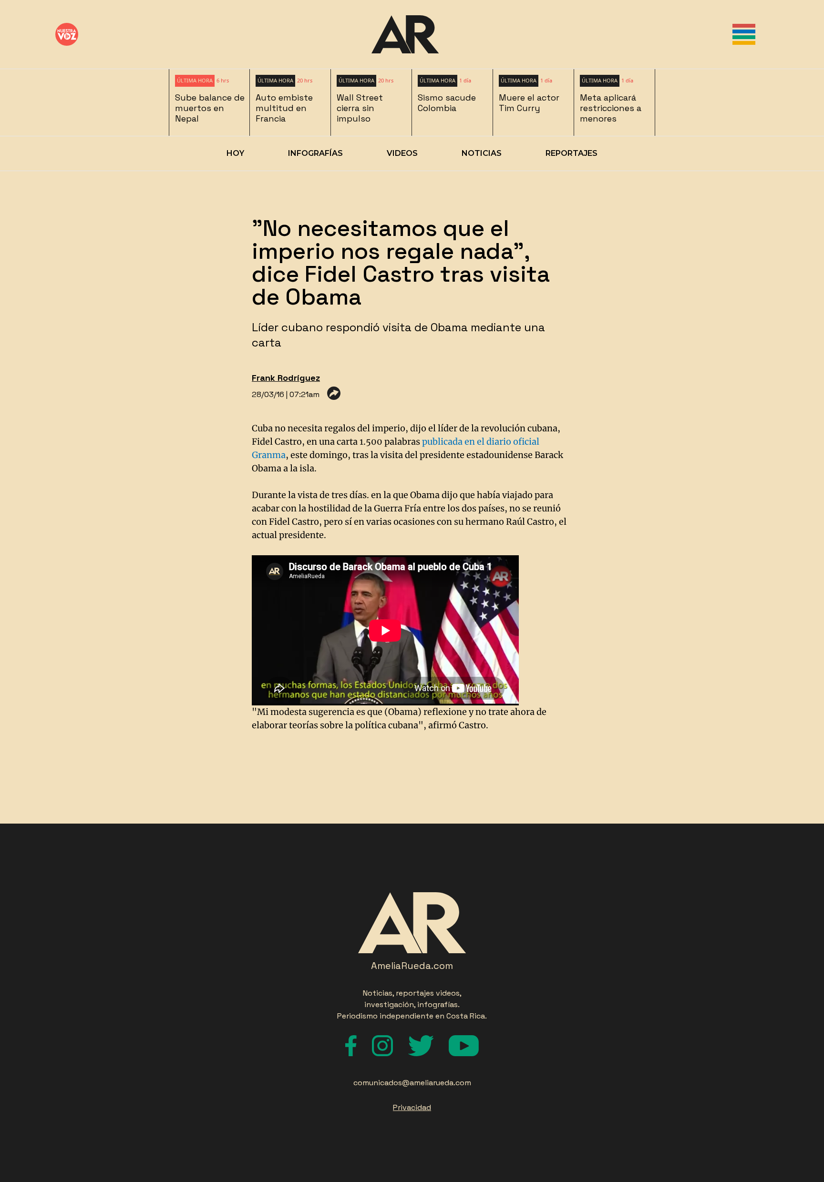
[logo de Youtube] (464, 1045)
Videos (402, 153)
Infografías (315, 153)
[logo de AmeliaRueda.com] (405, 34)
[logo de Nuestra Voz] (66, 34)
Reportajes (571, 153)
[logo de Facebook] (351, 1045)
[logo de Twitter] (420, 1045)
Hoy (235, 153)
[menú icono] (743, 34)
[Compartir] (333, 393)
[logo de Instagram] (382, 1045)
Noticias (482, 153)
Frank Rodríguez (286, 377)
